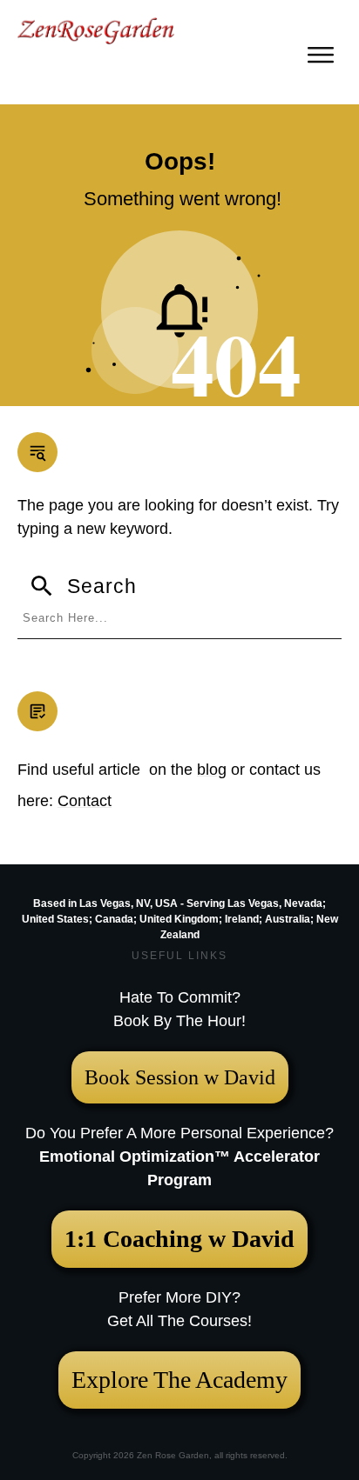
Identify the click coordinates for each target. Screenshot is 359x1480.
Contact (85, 801)
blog (212, 769)
